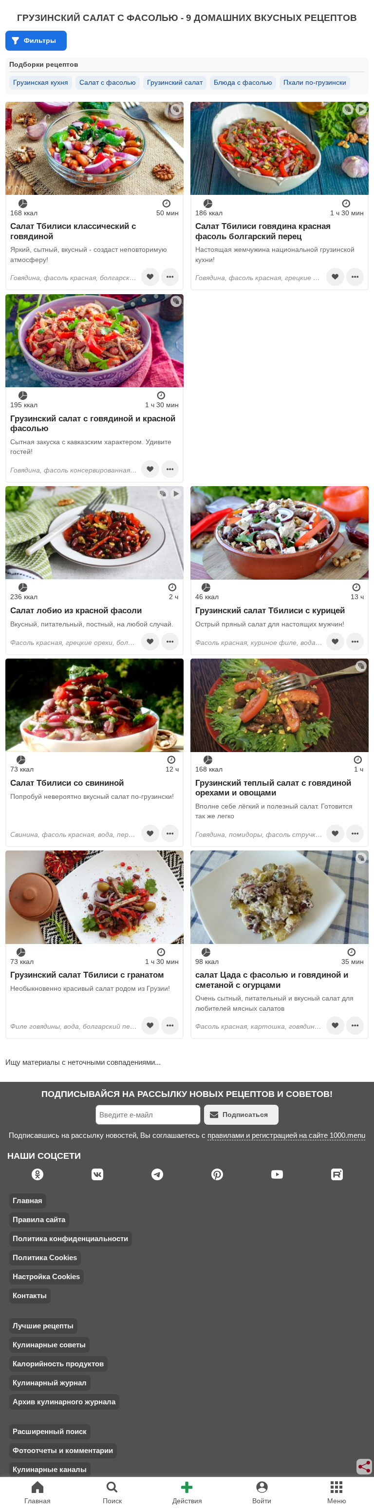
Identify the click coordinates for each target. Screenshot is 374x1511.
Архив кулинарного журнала (64, 1402)
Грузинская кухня (40, 82)
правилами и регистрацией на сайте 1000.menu (286, 1135)
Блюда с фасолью (243, 82)
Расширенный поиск (50, 1431)
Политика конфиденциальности (70, 1238)
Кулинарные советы (49, 1345)
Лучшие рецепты (43, 1326)
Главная (27, 1200)
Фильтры (40, 40)
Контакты (30, 1295)
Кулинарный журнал (50, 1383)
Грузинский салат (175, 82)
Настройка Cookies (46, 1276)
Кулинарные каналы (50, 1469)
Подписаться (245, 1114)
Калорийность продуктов (58, 1364)
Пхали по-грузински (314, 82)
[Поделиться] (365, 1466)
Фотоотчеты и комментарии (63, 1450)
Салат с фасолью (107, 82)
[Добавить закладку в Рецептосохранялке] (150, 276)
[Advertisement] (279, 362)
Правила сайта (39, 1219)
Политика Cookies (45, 1257)
